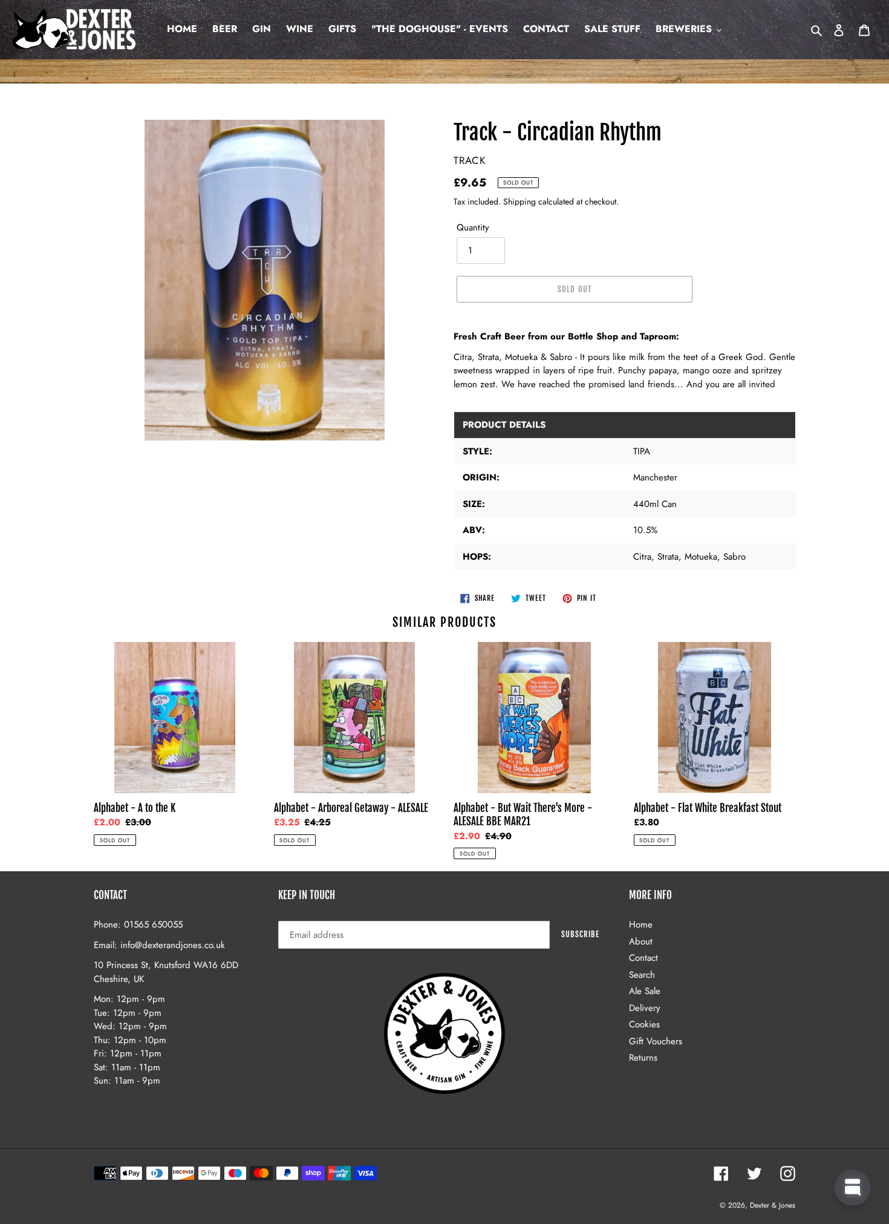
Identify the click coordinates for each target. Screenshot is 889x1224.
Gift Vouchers (655, 1041)
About (641, 941)
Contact (643, 957)
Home (641, 924)
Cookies (644, 1024)
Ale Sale (644, 991)
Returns (643, 1057)
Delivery (644, 1008)
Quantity (473, 227)
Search (642, 974)
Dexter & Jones (772, 1205)
